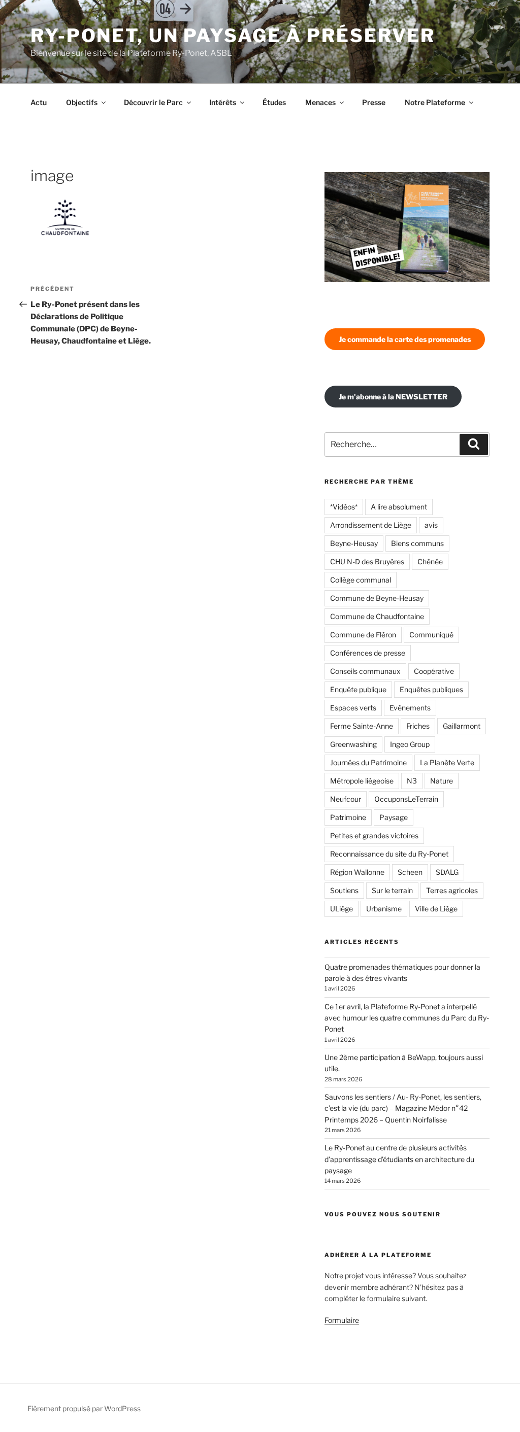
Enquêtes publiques (431, 689)
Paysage (393, 817)
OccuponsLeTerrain (406, 799)
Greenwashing (353, 744)
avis (431, 525)
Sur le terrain (392, 890)
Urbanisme (384, 908)
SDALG (447, 872)
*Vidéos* (344, 506)
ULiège (341, 908)
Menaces (320, 102)
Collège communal (360, 579)
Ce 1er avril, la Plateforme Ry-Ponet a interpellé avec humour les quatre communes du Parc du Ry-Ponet (406, 1018)
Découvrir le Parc (153, 102)
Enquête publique (358, 689)
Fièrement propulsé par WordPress (84, 1408)
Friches (418, 726)
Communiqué (431, 634)
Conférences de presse (367, 653)
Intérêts (222, 102)
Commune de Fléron (363, 634)
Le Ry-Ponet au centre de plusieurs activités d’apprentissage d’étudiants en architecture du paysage (399, 1159)
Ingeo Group (410, 744)
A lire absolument (399, 506)
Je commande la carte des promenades (405, 339)
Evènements (410, 707)
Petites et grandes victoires (374, 835)
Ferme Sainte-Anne (361, 726)
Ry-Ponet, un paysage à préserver (232, 35)
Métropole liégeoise (362, 780)
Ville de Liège (436, 908)
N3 (412, 780)
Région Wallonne (357, 872)
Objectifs (82, 102)
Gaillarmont (461, 726)
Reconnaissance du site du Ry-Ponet (389, 853)
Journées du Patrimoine (368, 762)
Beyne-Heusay (354, 543)
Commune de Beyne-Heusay (377, 598)
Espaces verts (353, 707)
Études (274, 102)
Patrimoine (348, 817)
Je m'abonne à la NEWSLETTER (393, 396)
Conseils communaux (365, 671)
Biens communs (417, 543)
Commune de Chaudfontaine (377, 616)
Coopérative (434, 671)
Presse (373, 102)
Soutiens (344, 890)
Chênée (430, 561)
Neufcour (345, 799)
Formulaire (341, 1320)
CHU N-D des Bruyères (367, 561)
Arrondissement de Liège (370, 525)
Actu (38, 102)
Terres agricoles (452, 890)
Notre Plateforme (435, 102)
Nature (441, 780)
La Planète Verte (447, 762)
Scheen (410, 872)
